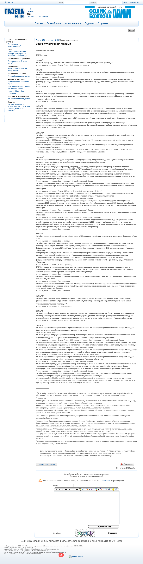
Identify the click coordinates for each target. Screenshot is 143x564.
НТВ (29, 9)
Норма (30, 11)
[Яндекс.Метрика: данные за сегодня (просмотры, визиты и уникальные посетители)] (76, 556)
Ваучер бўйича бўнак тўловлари (16, 92)
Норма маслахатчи (37, 17)
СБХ (29, 14)
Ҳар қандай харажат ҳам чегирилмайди (17, 70)
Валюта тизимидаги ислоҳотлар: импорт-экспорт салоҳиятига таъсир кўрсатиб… (19, 107)
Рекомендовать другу (46, 464)
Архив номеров (73, 23)
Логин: (61, 2)
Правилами (105, 481)
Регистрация (134, 2)
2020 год (50, 40)
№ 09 (57, 40)
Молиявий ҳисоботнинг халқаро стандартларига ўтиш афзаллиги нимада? (18, 54)
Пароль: (93, 2)
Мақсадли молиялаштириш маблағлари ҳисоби (19, 87)
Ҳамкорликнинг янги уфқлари (19, 99)
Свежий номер (54, 23)
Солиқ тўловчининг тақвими (19, 76)
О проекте (103, 23)
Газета (40, 40)
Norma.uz (8, 2)
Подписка (89, 23)
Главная (39, 23)
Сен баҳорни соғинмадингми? (14, 45)
